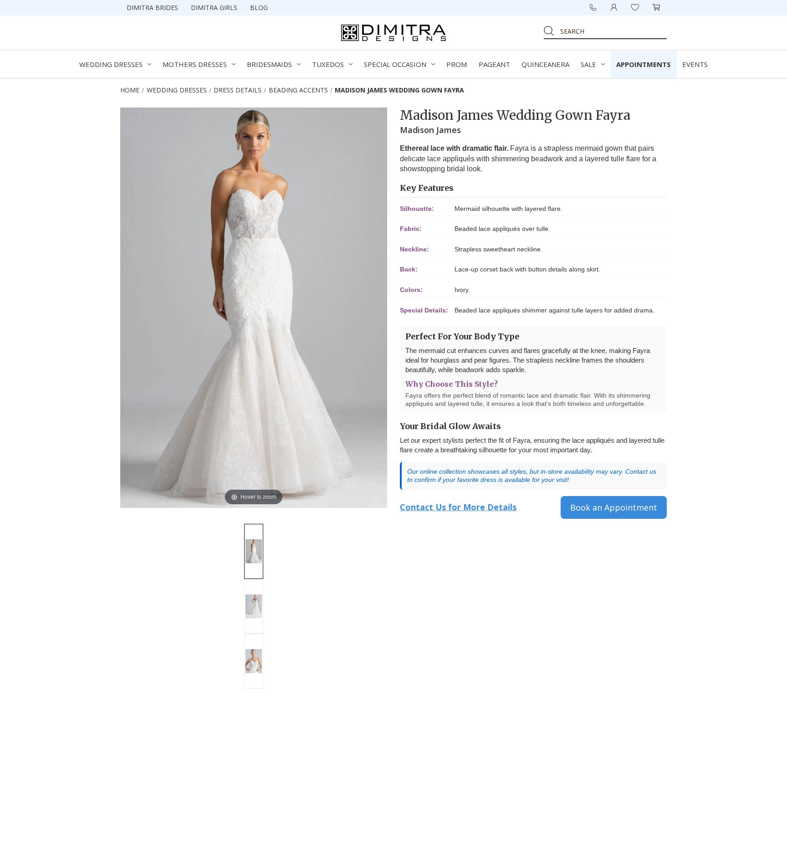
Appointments (643, 64)
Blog (259, 7)
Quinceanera (545, 64)
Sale (588, 64)
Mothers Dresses (195, 64)
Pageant (494, 64)
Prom (456, 64)
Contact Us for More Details (458, 507)
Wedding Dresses (111, 64)
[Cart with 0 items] (656, 7)
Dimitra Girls (214, 7)
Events (695, 64)
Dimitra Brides (152, 7)
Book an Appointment (613, 507)
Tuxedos (328, 64)
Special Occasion (395, 64)
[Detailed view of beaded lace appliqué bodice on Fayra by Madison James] (253, 661)
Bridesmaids (269, 64)
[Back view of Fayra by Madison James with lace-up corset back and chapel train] (253, 606)
